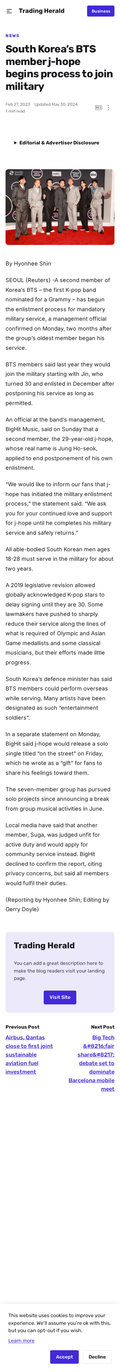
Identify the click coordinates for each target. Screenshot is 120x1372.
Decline (97, 1357)
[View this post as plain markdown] (98, 107)
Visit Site (60, 997)
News (12, 35)
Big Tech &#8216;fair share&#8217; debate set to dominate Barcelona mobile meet (91, 1063)
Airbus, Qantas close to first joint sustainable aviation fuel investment (29, 1054)
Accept (64, 1357)
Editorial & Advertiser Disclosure (59, 143)
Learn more (21, 1340)
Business (101, 11)
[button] (9, 11)
